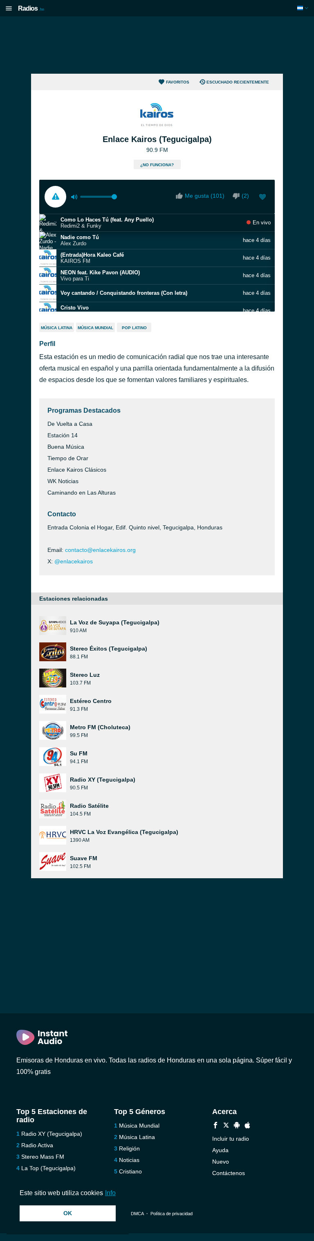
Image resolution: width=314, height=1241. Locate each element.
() (245, 195)
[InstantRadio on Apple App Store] (247, 1126)
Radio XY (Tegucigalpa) (51, 1133)
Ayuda (220, 1150)
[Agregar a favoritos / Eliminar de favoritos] (262, 198)
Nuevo (220, 1161)
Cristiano (130, 1171)
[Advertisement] (157, 45)
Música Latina (56, 328)
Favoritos (177, 82)
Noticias (129, 1160)
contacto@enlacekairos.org (100, 550)
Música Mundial (95, 328)
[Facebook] (215, 1126)
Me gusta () (204, 195)
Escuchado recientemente (237, 82)
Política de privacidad (171, 1213)
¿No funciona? (157, 165)
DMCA (137, 1213)
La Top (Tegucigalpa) (48, 1168)
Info (110, 1192)
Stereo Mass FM (42, 1156)
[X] (226, 1126)
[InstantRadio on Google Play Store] (236, 1126)
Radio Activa (37, 1145)
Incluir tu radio (230, 1138)
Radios (31, 8)
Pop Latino (134, 328)
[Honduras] (303, 8)
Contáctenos (228, 1173)
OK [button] (67, 1213)
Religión (129, 1148)
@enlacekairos (73, 561)
